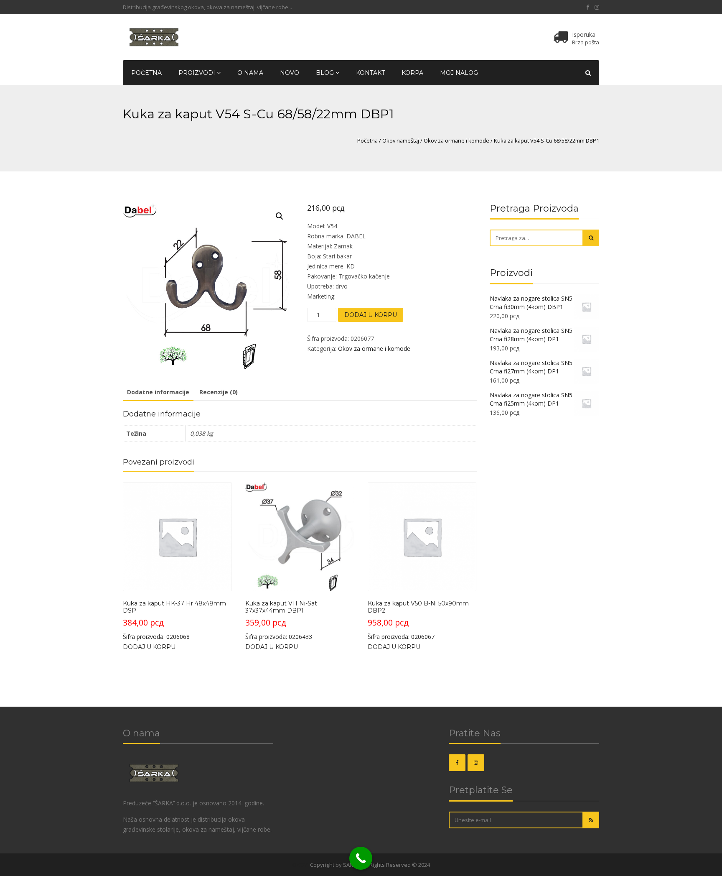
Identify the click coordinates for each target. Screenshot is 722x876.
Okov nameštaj (400, 140)
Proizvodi (197, 73)
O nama (250, 73)
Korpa (412, 73)
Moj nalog (459, 73)
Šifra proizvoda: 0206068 (174, 620)
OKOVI (300, 864)
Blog (326, 73)
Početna (146, 73)
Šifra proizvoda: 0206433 (281, 620)
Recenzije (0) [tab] (218, 392)
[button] (279, 216)
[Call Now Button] (360, 858)
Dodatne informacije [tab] (158, 392)
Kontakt (370, 73)
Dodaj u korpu (370, 315)
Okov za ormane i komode (456, 140)
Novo (289, 73)
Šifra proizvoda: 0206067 (418, 620)
